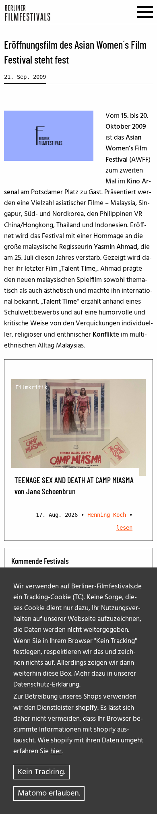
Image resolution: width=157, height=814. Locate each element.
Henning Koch (106, 515)
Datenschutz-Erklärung (46, 684)
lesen (124, 527)
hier (56, 751)
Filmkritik (31, 387)
